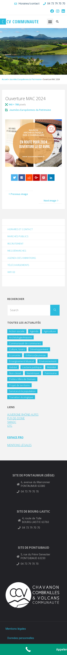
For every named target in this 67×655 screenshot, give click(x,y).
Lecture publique (32, 367)
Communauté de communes (25, 343)
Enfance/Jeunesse (36, 355)
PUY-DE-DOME (16, 418)
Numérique (33, 373)
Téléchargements (18, 265)
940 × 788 (14, 104)
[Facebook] (52, 11)
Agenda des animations (21, 258)
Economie (14, 355)
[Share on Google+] (36, 177)
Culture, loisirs (17, 349)
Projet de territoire (19, 385)
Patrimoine (51, 373)
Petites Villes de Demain (22, 379)
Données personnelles (20, 638)
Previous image (19, 194)
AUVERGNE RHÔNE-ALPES (23, 414)
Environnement (47, 361)
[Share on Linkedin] (51, 177)
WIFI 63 (11, 272)
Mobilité (51, 367)
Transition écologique (21, 397)
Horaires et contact (20, 229)
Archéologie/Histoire (20, 337)
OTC (9, 425)
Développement (39, 349)
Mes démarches (16, 250)
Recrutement (15, 243)
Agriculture (50, 331)
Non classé (15, 373)
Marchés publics (17, 236)
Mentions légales (16, 628)
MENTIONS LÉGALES (19, 445)
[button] (50, 22)
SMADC (11, 422)
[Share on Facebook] (21, 177)
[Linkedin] (63, 11)
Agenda (34, 331)
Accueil (5, 79)
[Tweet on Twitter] (14, 177)
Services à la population (22, 391)
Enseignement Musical (21, 361)
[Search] (55, 310)
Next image (50, 200)
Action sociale (17, 331)
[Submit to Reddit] (29, 177)
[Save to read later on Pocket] (43, 177)
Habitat (13, 367)
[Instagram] (58, 11)
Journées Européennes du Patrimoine (25, 79)
